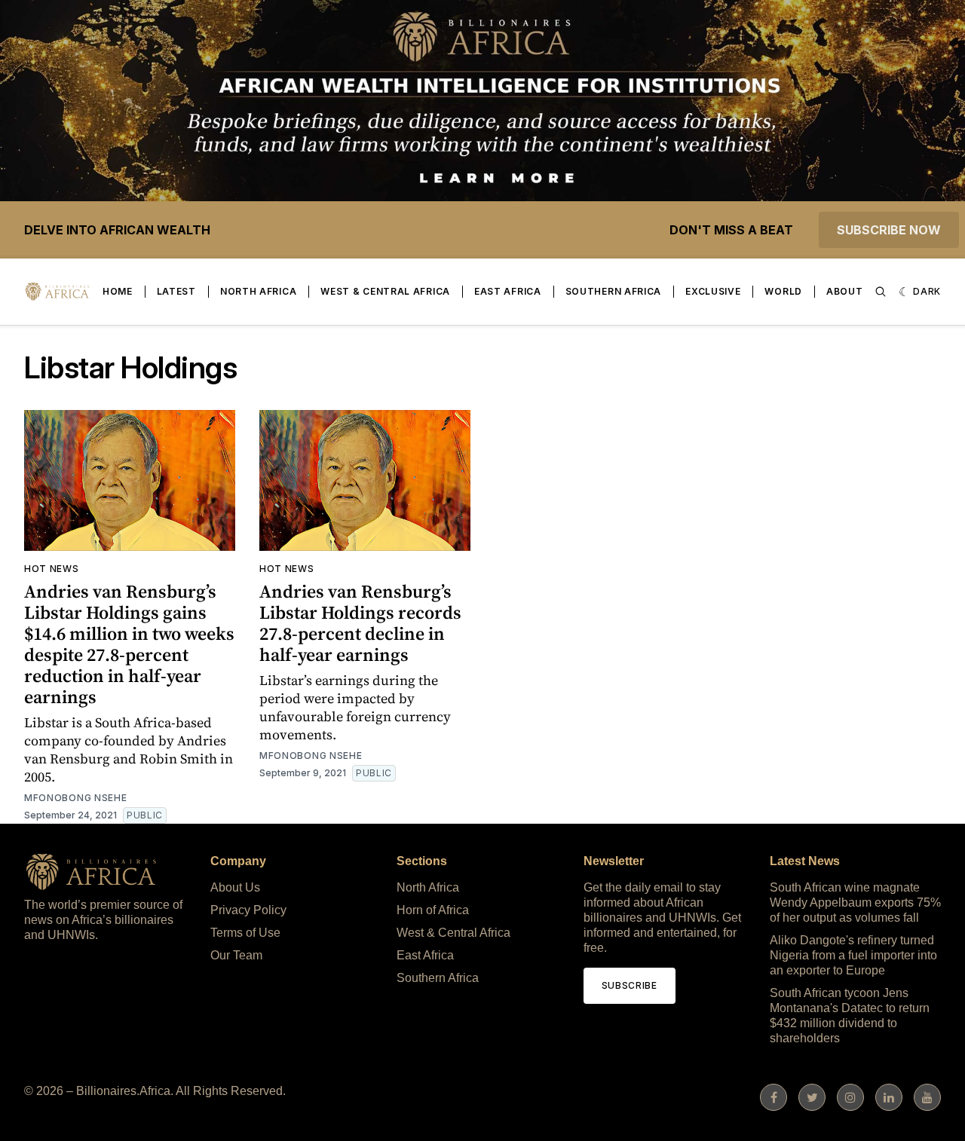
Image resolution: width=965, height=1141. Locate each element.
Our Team (236, 955)
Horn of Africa (433, 910)
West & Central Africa (385, 291)
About (844, 291)
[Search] (881, 292)
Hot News (51, 568)
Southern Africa (613, 291)
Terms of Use (245, 932)
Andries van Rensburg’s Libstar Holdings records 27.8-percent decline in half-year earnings (360, 623)
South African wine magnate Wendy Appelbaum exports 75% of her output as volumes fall (855, 902)
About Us (235, 887)
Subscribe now (889, 229)
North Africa (258, 291)
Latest (176, 291)
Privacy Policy (248, 910)
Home (118, 291)
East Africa (507, 291)
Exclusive (712, 291)
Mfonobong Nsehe (75, 797)
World (783, 291)
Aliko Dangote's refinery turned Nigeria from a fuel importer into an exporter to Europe (853, 955)
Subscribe (629, 985)
